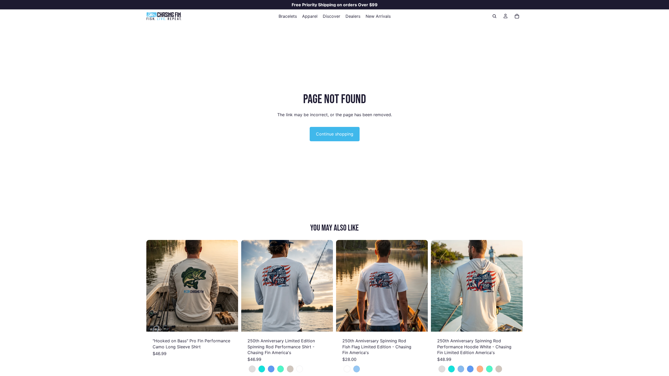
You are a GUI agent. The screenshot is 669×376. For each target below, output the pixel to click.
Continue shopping (334, 134)
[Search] (494, 16)
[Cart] (517, 16)
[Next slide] (230, 286)
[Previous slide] (154, 286)
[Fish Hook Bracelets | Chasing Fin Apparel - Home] (163, 16)
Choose (234, 323)
